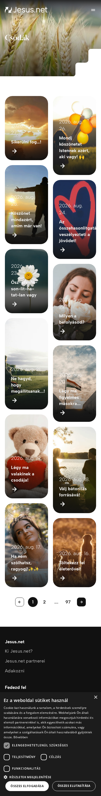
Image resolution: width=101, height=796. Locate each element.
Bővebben (20, 737)
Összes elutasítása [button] (74, 786)
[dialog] (50, 744)
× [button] (95, 697)
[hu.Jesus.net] (26, 10)
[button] (50, 777)
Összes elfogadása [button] (27, 786)
